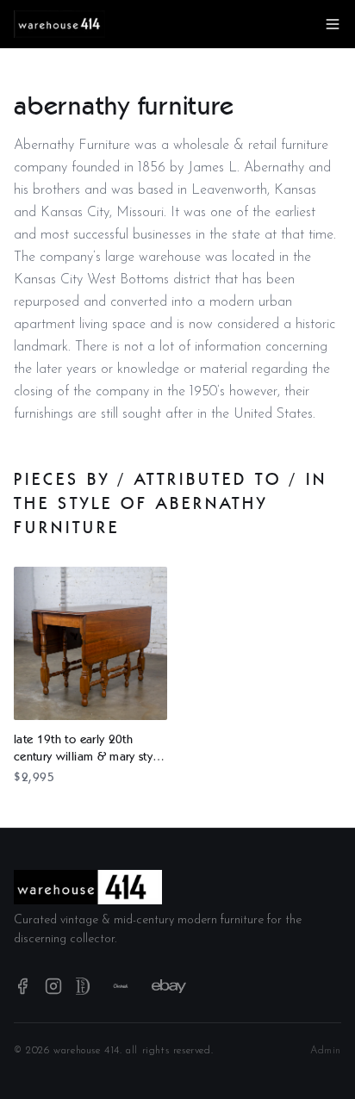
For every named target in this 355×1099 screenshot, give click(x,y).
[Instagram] (53, 986)
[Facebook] (22, 986)
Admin (325, 1051)
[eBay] (169, 986)
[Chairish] (120, 986)
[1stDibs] (83, 986)
